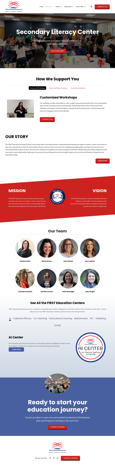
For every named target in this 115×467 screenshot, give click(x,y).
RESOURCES (68, 7)
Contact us (47, 119)
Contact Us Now (57, 427)
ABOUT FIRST (80, 7)
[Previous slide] (4, 40)
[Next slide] (111, 40)
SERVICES (48, 7)
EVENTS (58, 7)
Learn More (102, 161)
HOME (41, 7)
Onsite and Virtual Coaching (58, 88)
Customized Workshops (37, 88)
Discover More (57, 51)
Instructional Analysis (78, 88)
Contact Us (102, 7)
